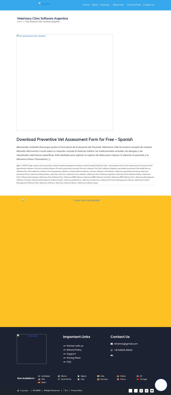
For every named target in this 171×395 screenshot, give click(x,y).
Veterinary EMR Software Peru (123, 177)
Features (104, 4)
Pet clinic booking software (44, 168)
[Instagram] (146, 390)
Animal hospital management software (68, 166)
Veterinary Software (47, 183)
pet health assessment (127, 168)
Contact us (148, 4)
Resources (118, 4)
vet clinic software (97, 171)
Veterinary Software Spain (88, 183)
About (95, 4)
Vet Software (109, 171)
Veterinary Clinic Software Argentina (101, 174)
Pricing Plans (134, 4)
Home (86, 4)
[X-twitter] (141, 390)
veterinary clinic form (58, 174)
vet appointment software (79, 171)
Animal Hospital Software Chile (95, 166)
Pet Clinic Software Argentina (106, 168)
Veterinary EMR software (73, 177)
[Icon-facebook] (136, 390)
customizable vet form (116, 166)
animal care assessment (42, 166)
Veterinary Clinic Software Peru (51, 177)
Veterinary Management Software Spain (47, 180)
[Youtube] (152, 390)
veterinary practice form (91, 180)
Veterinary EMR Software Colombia (97, 177)
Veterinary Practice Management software (117, 180)
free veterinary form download (137, 166)
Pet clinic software (87, 168)
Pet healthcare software (37, 171)
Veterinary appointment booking (127, 171)
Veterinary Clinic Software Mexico (129, 174)
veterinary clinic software (76, 174)
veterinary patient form (72, 180)
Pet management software (58, 171)
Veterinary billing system (40, 174)
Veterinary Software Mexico (66, 183)
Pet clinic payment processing (67, 168)
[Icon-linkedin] (130, 390)
